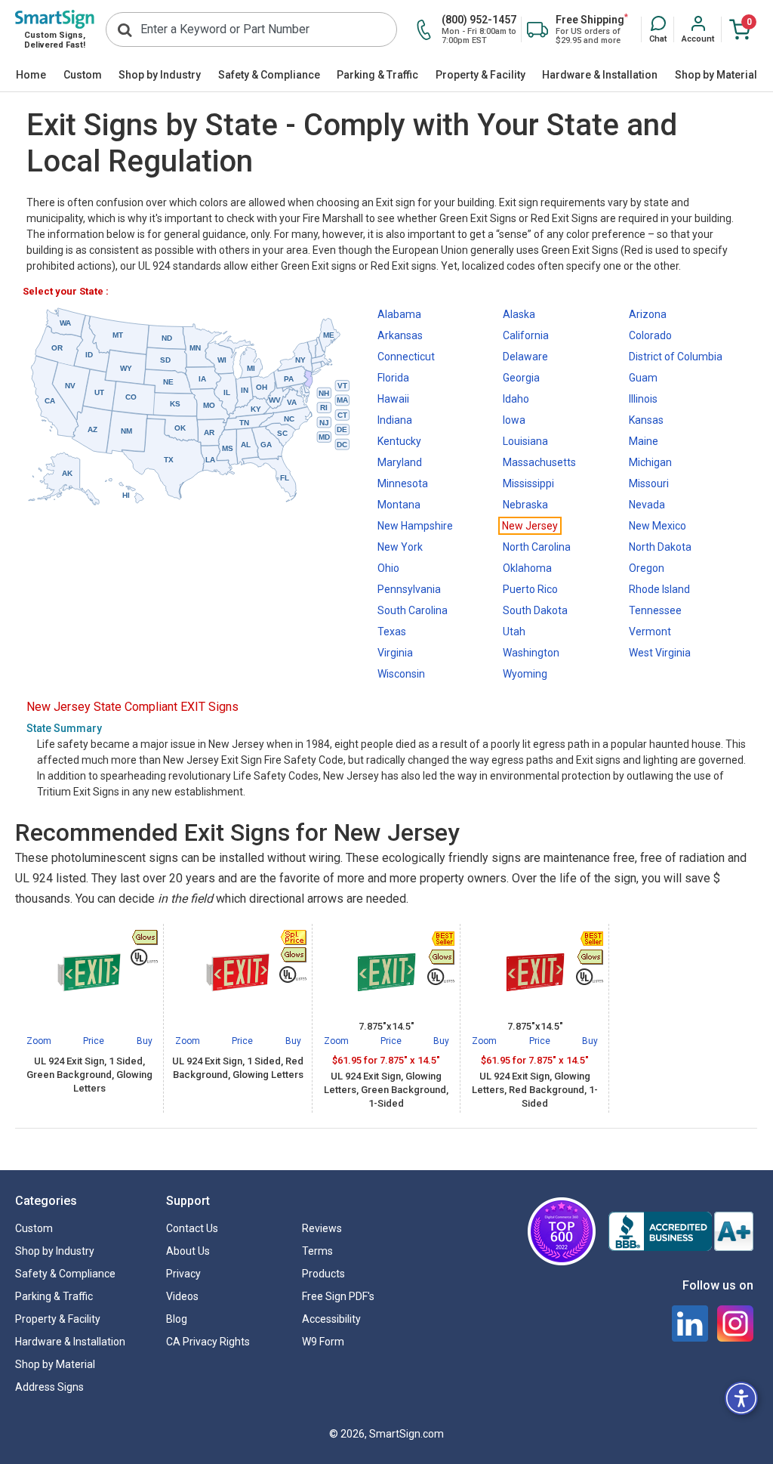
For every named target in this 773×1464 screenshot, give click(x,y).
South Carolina (412, 610)
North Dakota (660, 547)
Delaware (525, 357)
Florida (393, 378)
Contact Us (192, 1228)
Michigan (650, 462)
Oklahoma (527, 568)
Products (323, 1274)
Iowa (514, 420)
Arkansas (400, 335)
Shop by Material (716, 75)
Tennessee (655, 610)
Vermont (650, 631)
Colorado (650, 335)
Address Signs (49, 1387)
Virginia (395, 653)
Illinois (643, 399)
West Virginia (660, 653)
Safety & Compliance (269, 75)
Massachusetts (539, 462)
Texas (391, 631)
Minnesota (402, 483)
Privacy (183, 1274)
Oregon (646, 568)
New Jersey (530, 526)
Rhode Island (659, 589)
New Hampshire (415, 526)
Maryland (399, 462)
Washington (531, 653)
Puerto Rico (530, 589)
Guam (643, 378)
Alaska (519, 314)
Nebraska (525, 505)
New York (400, 547)
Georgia (521, 378)
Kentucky (399, 441)
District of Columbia (675, 357)
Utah (514, 631)
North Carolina (537, 547)
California (526, 335)
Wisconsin (401, 674)
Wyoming (525, 674)
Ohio (388, 568)
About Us (188, 1251)
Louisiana (525, 441)
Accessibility (331, 1319)
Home (31, 75)
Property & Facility (480, 75)
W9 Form (323, 1342)
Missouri (649, 483)
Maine (643, 441)
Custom (82, 75)
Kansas (646, 420)
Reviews (322, 1228)
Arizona (648, 314)
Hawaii (393, 399)
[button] (658, 30)
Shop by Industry (160, 75)
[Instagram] (735, 1323)
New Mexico (657, 526)
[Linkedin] (690, 1323)
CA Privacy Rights (208, 1342)
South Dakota (535, 610)
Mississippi (528, 483)
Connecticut (406, 357)
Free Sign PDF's (338, 1296)
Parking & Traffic (377, 75)
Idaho (516, 399)
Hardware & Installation (600, 75)
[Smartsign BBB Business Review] (680, 1231)
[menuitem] (31, 75)
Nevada (647, 505)
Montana (398, 505)
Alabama (399, 314)
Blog (176, 1319)
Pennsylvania (409, 589)
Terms (317, 1251)
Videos (182, 1296)
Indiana (394, 420)
